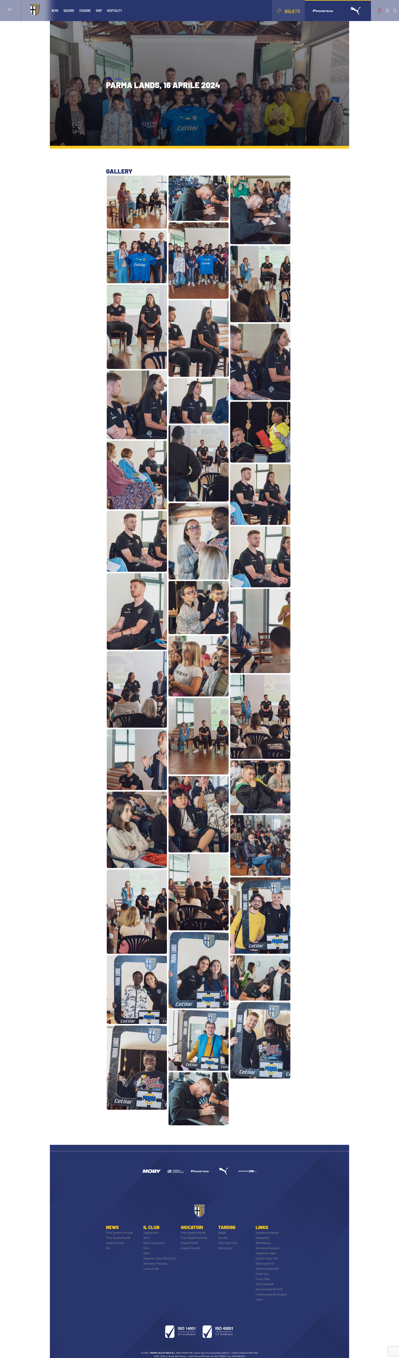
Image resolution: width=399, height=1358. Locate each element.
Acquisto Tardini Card (267, 1258)
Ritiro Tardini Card (227, 1243)
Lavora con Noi (151, 1268)
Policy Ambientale (265, 1284)
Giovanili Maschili (189, 1243)
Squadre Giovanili (115, 1243)
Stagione (85, 10)
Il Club (151, 1227)
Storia (146, 1237)
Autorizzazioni (225, 1248)
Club (108, 1248)
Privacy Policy (263, 1279)
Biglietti (222, 1232)
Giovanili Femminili (190, 1248)
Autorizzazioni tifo (265, 1263)
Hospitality (114, 10)
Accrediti (222, 1237)
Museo (146, 1253)
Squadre (68, 10)
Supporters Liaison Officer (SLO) (159, 1258)
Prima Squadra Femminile (119, 1232)
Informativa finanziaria (267, 1248)
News (55, 10)
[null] (151, 1171)
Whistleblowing (263, 1243)
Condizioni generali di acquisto (271, 1294)
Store (146, 1248)
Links (262, 1227)
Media (118, 78)
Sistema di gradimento (267, 1268)
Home (109, 78)
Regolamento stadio (266, 1253)
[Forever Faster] (223, 1171)
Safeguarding (262, 1237)
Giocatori (192, 1227)
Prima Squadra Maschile (118, 1237)
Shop (99, 10)
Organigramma (151, 1232)
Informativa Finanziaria (155, 1263)
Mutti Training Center (154, 1243)
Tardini (226, 1227)
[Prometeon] (199, 1171)
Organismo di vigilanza (267, 1232)
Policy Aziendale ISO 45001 (269, 1289)
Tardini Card (262, 1274)
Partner (259, 1299)
